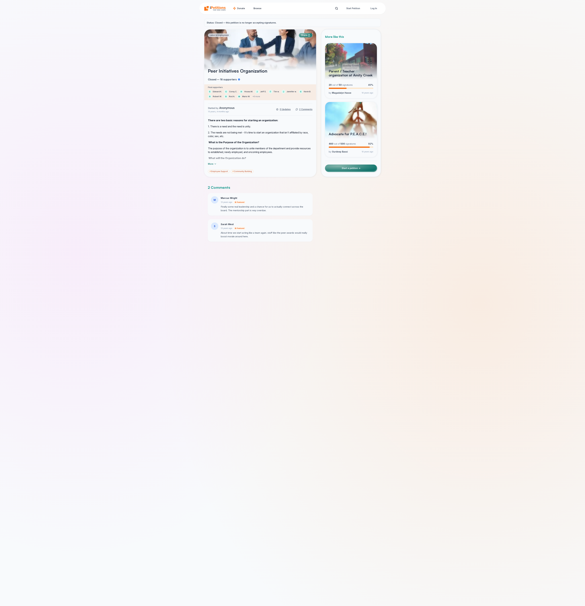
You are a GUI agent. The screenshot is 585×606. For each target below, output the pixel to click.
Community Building (242, 171)
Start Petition (353, 8)
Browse (257, 8)
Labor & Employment (219, 35)
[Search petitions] (336, 8)
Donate (241, 8)
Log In (373, 8)
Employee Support (219, 171)
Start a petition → (351, 168)
